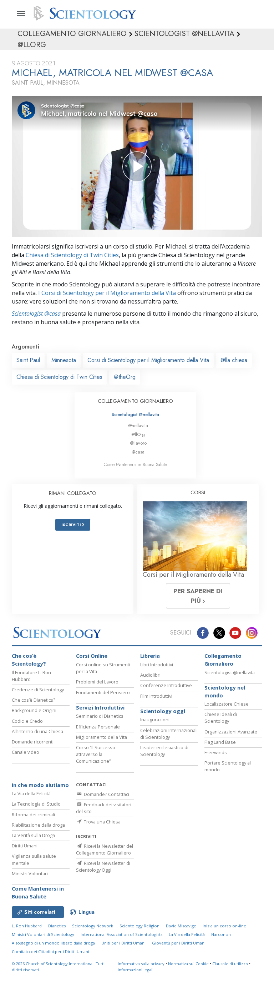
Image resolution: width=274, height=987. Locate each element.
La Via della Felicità (31, 793)
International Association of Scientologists (121, 934)
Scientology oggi (162, 711)
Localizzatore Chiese (226, 704)
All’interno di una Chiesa (37, 731)
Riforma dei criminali (33, 814)
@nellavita (138, 425)
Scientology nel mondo (224, 691)
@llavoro (138, 443)
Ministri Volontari (30, 873)
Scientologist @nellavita (135, 414)
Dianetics (57, 925)
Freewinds (215, 752)
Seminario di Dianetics (99, 716)
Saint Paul (28, 360)
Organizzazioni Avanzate (230, 731)
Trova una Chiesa (102, 821)
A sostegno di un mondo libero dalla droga (53, 943)
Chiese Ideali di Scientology (220, 717)
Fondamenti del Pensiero (103, 692)
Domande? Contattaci (106, 794)
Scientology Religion (139, 925)
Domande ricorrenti (33, 741)
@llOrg (138, 434)
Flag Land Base (220, 742)
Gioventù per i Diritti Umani (179, 943)
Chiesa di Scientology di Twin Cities (72, 255)
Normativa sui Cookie (188, 963)
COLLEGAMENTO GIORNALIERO (135, 401)
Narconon (221, 934)
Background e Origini (34, 710)
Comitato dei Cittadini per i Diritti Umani (50, 951)
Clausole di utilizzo (230, 963)
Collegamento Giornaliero (223, 659)
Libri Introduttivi (156, 664)
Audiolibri (150, 675)
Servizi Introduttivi (100, 707)
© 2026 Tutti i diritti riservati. (59, 966)
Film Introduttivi (156, 696)
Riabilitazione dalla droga (38, 825)
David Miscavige (181, 925)
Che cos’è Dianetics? (33, 700)
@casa (138, 452)
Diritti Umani (24, 845)
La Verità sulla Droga (33, 835)
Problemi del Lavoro (97, 681)
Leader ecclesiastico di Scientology (164, 750)
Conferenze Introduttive (166, 685)
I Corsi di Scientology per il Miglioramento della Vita (107, 293)
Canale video (25, 752)
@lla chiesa (233, 360)
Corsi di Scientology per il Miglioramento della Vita (148, 360)
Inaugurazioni (154, 719)
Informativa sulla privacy (141, 963)
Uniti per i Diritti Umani (123, 943)
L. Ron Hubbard (27, 925)
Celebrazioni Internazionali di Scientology (169, 733)
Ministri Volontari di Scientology (43, 934)
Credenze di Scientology (38, 689)
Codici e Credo (27, 721)
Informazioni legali (135, 969)
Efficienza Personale (98, 726)
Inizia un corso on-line (224, 925)
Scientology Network (92, 925)
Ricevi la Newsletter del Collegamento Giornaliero (104, 849)
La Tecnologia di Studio (36, 804)
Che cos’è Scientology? (29, 659)
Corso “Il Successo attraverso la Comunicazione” (95, 754)
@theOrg (125, 377)
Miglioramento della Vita (101, 737)
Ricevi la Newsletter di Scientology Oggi (103, 866)
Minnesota (63, 360)
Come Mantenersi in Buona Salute (135, 464)
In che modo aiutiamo (40, 785)
